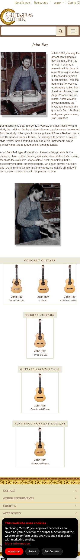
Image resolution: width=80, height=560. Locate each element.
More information (17, 543)
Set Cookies (52, 551)
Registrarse (41, 2)
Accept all (14, 551)
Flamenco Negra (40, 461)
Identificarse (23, 2)
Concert (43, 298)
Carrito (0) (74, 2)
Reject (32, 551)
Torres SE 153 (16, 298)
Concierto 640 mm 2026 (40, 409)
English (58, 2)
